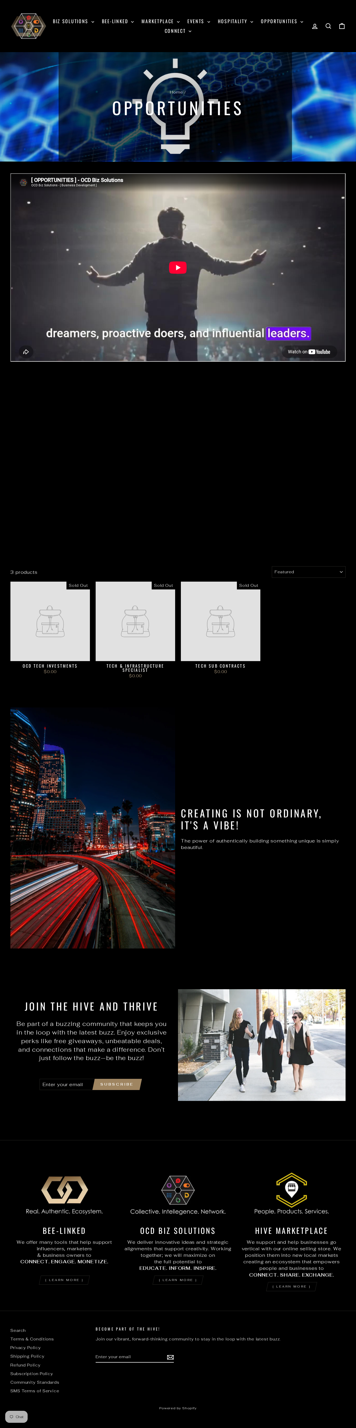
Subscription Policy (31, 1373)
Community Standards (34, 1382)
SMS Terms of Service (34, 1390)
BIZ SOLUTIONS (71, 21)
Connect (176, 30)
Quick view (50, 655)
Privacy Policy (25, 1347)
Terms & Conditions (32, 1339)
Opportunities (280, 21)
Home (176, 92)
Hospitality (233, 21)
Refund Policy (25, 1365)
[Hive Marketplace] (292, 1190)
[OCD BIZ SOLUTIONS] (178, 1190)
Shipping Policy (27, 1356)
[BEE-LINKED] (64, 1190)
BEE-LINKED (116, 21)
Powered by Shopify (178, 1408)
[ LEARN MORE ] (64, 1280)
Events (196, 21)
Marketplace (158, 21)
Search (18, 1330)
